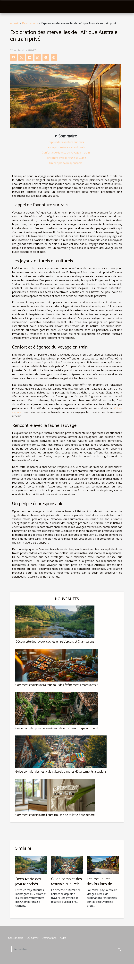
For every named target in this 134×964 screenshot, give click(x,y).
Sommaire (68, 135)
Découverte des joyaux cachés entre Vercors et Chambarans (54, 641)
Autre (63, 938)
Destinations (30, 23)
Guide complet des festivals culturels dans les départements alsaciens (61, 771)
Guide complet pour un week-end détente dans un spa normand (56, 728)
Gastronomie (15, 938)
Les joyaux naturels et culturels (66, 147)
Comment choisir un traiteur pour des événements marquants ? (56, 685)
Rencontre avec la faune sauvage (66, 158)
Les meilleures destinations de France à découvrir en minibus (102, 886)
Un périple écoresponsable (65, 163)
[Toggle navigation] (8, 7)
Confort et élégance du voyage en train (66, 152)
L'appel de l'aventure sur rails (66, 142)
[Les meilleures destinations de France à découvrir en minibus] (103, 865)
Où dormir (32, 938)
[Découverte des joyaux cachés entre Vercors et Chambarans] (54, 621)
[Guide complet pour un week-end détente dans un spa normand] (56, 708)
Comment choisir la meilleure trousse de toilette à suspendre (55, 815)
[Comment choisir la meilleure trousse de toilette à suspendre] (55, 795)
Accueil (14, 23)
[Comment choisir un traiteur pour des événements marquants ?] (56, 665)
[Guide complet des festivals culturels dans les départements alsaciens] (61, 751)
